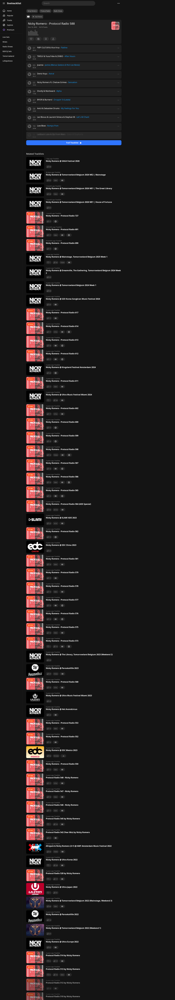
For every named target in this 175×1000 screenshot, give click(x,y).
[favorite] (31, 39)
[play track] (29, 48)
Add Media (38, 17)
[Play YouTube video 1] (28, 17)
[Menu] (4, 3)
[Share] (53, 39)
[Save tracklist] (38, 39)
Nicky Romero (32, 11)
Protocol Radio (45, 11)
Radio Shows (58, 11)
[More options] (118, 48)
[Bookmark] (46, 39)
